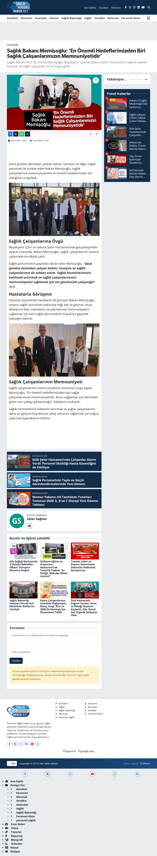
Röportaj (16, 836)
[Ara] (148, 7)
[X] (15, 743)
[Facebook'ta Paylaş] (10, 133)
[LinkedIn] (26, 743)
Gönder (16, 660)
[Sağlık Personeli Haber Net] (18, 7)
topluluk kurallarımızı (40, 671)
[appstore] (69, 751)
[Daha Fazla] (27, 133)
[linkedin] (137, 774)
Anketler (16, 843)
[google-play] (86, 751)
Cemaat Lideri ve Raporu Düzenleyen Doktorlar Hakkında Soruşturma (83, 566)
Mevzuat (113, 18)
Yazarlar (16, 832)
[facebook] (25, 774)
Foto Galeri (17, 824)
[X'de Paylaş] (15, 133)
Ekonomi (26, 18)
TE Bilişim (145, 763)
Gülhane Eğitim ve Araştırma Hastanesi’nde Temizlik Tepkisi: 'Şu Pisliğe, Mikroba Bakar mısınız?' (54, 569)
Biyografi (16, 839)
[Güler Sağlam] (17, 520)
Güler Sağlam (37, 519)
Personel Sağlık (75, 675)
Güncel (54, 18)
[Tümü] (146, 79)
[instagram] (70, 774)
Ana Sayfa (16, 781)
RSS (13, 763)
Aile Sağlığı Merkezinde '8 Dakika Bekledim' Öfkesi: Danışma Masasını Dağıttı (24, 566)
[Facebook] (9, 743)
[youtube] (92, 774)
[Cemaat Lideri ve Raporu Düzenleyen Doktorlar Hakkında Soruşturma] (85, 551)
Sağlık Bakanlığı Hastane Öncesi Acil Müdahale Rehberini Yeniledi (22, 605)
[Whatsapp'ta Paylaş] (21, 133)
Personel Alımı (130, 18)
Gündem (12, 18)
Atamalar (41, 18)
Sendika (99, 18)
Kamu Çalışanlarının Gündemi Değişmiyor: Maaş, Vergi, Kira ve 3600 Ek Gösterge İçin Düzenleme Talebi (53, 606)
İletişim (15, 851)
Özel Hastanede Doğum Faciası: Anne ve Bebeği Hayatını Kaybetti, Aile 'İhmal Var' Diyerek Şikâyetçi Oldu (84, 608)
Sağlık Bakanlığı (71, 18)
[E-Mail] (29, 525)
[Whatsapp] (37, 743)
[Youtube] (32, 743)
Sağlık (88, 18)
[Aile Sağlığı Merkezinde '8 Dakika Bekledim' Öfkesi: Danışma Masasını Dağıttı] (24, 551)
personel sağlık (26, 820)
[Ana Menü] (148, 18)
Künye (14, 847)
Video (14, 828)
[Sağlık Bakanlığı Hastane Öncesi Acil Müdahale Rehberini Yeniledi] (24, 589)
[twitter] (47, 774)
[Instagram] (20, 743)
